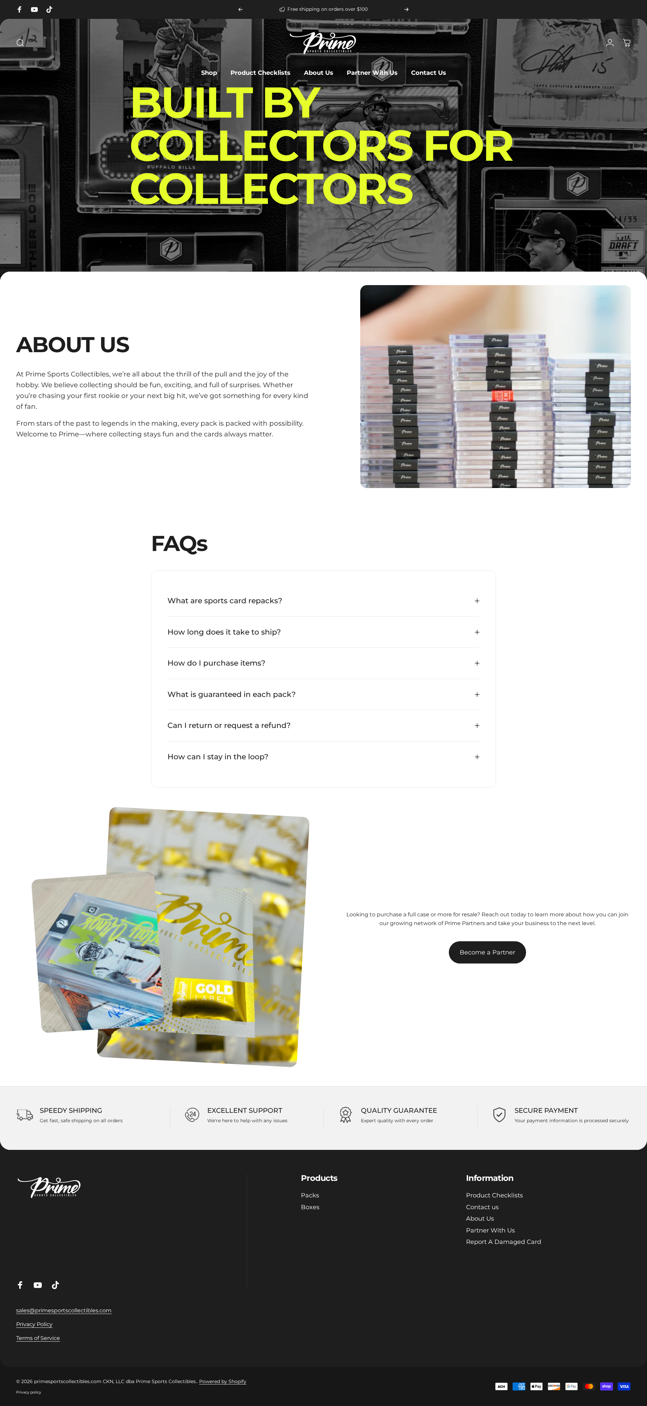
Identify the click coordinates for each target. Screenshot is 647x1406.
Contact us (482, 1207)
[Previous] (240, 9)
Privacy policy (28, 1392)
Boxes (310, 1207)
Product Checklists (494, 1195)
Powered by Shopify (222, 1381)
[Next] (406, 9)
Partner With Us (490, 1230)
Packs (310, 1195)
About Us (480, 1218)
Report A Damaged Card (503, 1242)
